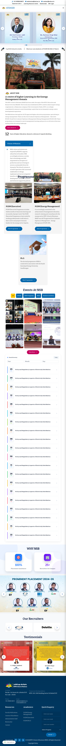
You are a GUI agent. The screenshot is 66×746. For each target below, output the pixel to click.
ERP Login (51, 3)
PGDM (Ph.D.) (27, 720)
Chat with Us (10, 742)
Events (19, 295)
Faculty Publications (11, 712)
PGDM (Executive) (13, 206)
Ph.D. (22, 258)
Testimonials (43, 3)
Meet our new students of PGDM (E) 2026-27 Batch (28, 49)
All (13, 295)
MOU (38, 295)
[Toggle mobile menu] (63, 7)
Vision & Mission (14, 144)
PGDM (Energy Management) (47, 206)
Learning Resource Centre (31, 3)
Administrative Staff (11, 719)
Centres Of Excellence (11, 715)
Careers (7, 725)
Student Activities (48, 295)
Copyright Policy (33, 743)
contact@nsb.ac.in (48, 1)
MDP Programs (29, 295)
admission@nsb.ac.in (33, 1)
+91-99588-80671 (19, 1)
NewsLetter (8, 722)
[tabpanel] (33, 113)
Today (56, 357)
